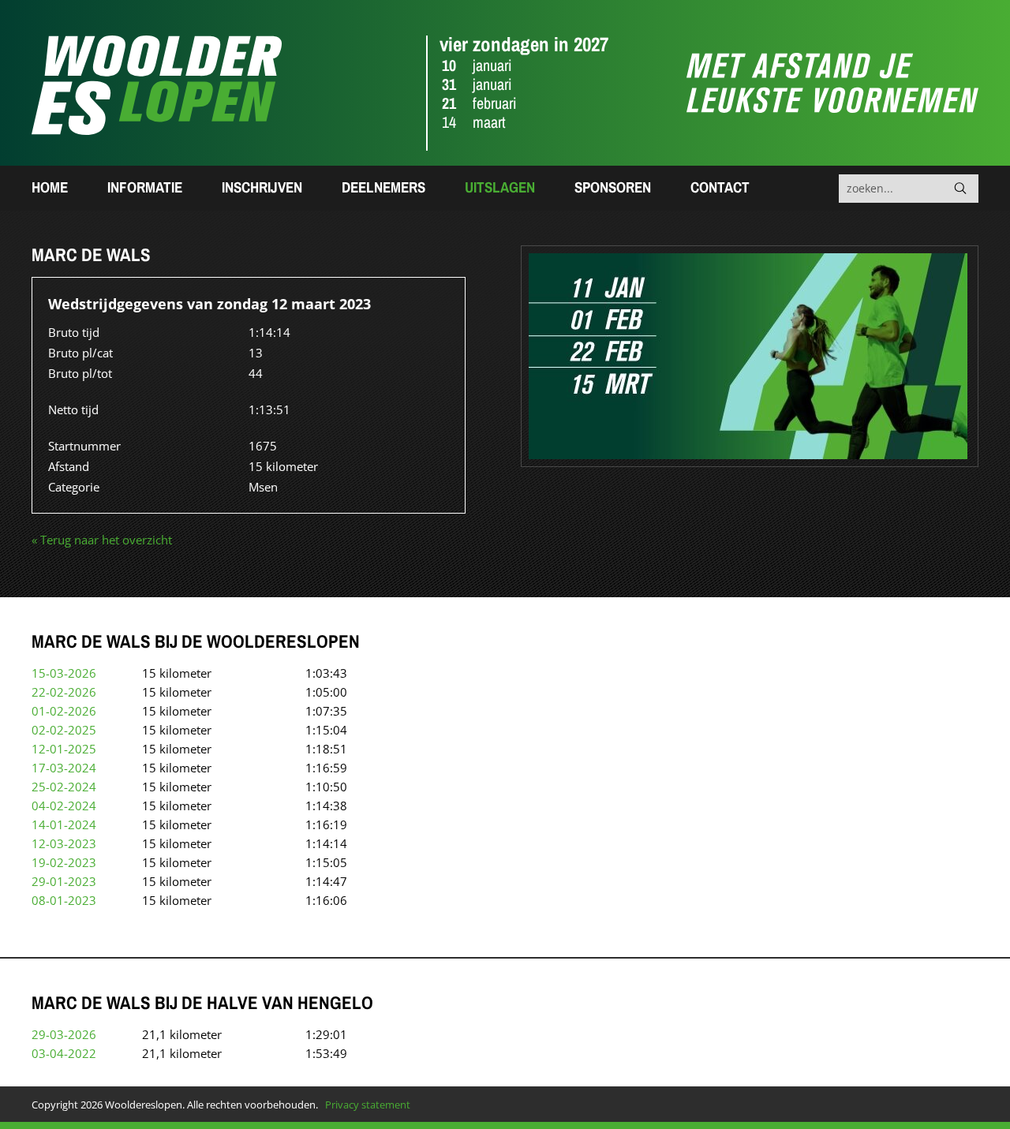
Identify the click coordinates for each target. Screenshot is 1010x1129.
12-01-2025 (64, 749)
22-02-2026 (64, 692)
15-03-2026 (64, 673)
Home (50, 187)
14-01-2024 (64, 824)
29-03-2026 (64, 1034)
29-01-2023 (64, 881)
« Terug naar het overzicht (102, 540)
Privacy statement (367, 1104)
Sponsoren (612, 187)
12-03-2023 (64, 843)
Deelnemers (383, 187)
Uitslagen (500, 187)
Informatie (144, 187)
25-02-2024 (64, 786)
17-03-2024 (64, 768)
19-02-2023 (64, 862)
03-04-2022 (64, 1053)
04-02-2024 (64, 805)
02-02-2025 (64, 730)
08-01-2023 (64, 900)
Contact (720, 187)
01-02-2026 (64, 711)
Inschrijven (262, 187)
